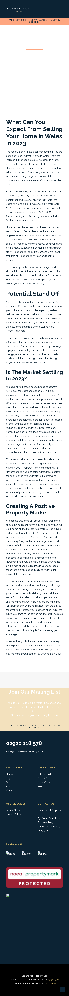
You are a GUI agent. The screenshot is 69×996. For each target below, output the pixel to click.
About (9, 786)
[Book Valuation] (34, 21)
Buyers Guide (45, 778)
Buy (8, 778)
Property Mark (30, 467)
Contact (10, 790)
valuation (11, 492)
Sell (8, 782)
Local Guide (44, 782)
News (41, 786)
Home (9, 774)
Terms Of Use (13, 810)
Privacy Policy (13, 814)
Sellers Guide (45, 774)
